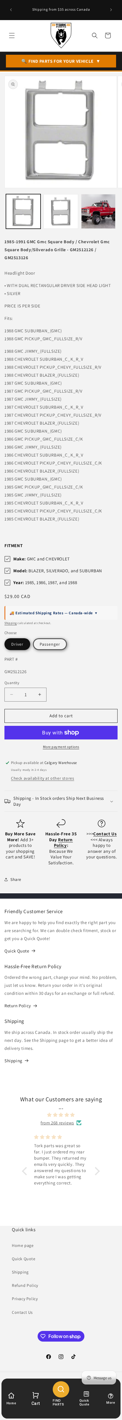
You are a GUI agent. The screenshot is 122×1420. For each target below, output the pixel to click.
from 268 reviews (57, 1123)
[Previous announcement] (10, 9)
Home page (22, 1245)
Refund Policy (25, 1285)
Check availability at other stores (42, 778)
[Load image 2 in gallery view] (61, 211)
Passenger (50, 644)
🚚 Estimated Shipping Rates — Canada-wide (53, 612)
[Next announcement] (111, 9)
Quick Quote (16, 951)
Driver (17, 644)
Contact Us (22, 1312)
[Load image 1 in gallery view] (23, 211)
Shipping (10, 623)
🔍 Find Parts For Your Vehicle (60, 61)
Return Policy (17, 1005)
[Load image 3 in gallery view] (98, 211)
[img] (61, 1115)
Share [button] (15, 879)
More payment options (61, 746)
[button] (11, 35)
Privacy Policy (25, 1298)
